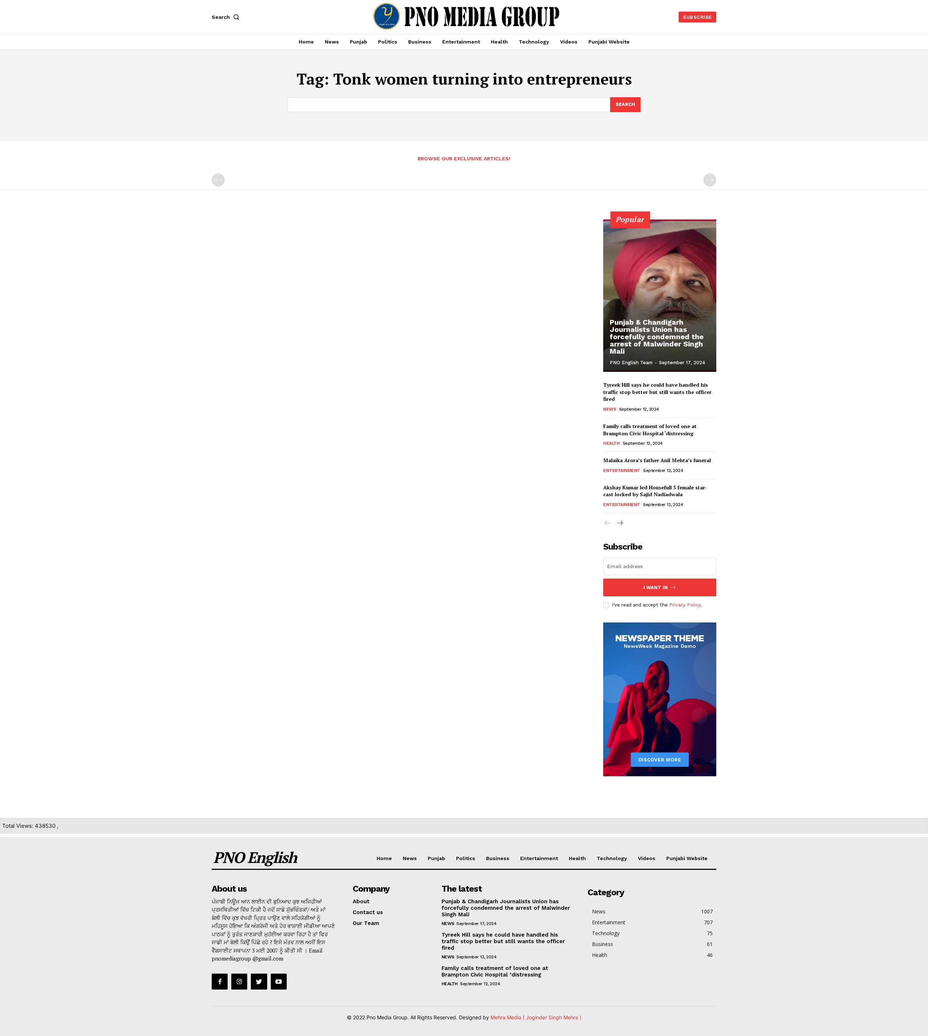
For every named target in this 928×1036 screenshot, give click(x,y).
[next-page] (619, 523)
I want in (655, 587)
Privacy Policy (684, 605)
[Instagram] (239, 982)
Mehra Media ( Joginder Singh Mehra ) (535, 1017)
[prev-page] (218, 179)
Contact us (368, 912)
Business (497, 858)
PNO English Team (631, 362)
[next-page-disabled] (709, 179)
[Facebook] (220, 982)
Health (611, 443)
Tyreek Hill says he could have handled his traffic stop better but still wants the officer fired (657, 391)
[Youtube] (279, 982)
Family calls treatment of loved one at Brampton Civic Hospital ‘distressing (650, 430)
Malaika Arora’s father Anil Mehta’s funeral (657, 460)
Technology (612, 858)
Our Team (366, 923)
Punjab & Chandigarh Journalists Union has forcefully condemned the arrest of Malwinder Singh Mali (657, 336)
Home (384, 858)
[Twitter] (259, 982)
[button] (227, 17)
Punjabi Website (687, 858)
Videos (646, 858)
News (609, 409)
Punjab (436, 858)
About (361, 901)
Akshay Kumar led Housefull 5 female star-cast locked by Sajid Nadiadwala (655, 491)
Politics (465, 858)
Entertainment (621, 470)
